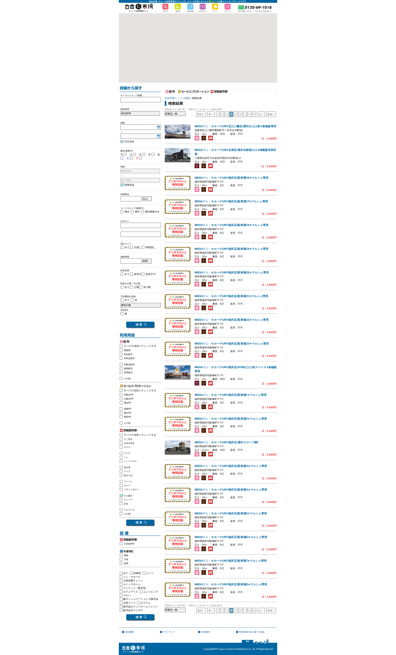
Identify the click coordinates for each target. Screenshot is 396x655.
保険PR (127, 408)
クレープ (128, 499)
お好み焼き (129, 443)
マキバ (127, 595)
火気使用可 (129, 543)
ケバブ (127, 453)
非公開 (147, 287)
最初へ (201, 114)
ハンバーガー (130, 461)
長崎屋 (137, 573)
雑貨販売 (128, 368)
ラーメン (128, 481)
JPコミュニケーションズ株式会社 (140, 599)
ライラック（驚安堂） (135, 588)
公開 (136, 287)
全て (127, 247)
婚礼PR (127, 412)
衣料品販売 (129, 358)
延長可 (137, 274)
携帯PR (127, 416)
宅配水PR (128, 394)
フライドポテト (131, 489)
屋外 (137, 211)
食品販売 (128, 354)
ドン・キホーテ (131, 577)
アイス (127, 471)
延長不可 (151, 274)
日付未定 (129, 141)
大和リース (129, 603)
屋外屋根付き (152, 211)
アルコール (129, 509)
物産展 (127, 350)
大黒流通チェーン (133, 581)
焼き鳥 (127, 467)
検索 (187, 98)
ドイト (149, 573)
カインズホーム (131, 584)
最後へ (271, 114)
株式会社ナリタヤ (133, 610)
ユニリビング (150, 592)
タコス (127, 447)
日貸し (137, 247)
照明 (126, 563)
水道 (126, 559)
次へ (261, 114)
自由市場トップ (173, 98)
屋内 (127, 211)
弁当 (126, 503)
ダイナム (146, 603)
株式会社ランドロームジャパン (140, 607)
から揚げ (128, 495)
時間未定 (129, 184)
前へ (211, 114)
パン (126, 457)
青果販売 (128, 372)
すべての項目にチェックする (140, 345)
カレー (127, 485)
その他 (127, 378)
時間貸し (151, 247)
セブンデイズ (130, 592)
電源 (126, 555)
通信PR (127, 402)
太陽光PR (128, 398)
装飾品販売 (129, 364)
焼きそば (128, 475)
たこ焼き (128, 439)
